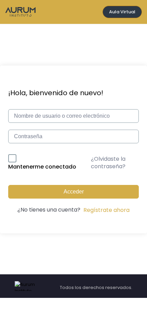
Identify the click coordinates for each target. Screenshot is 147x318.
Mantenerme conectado (42, 167)
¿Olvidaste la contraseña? (108, 162)
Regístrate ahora (106, 210)
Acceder (74, 191)
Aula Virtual (122, 12)
